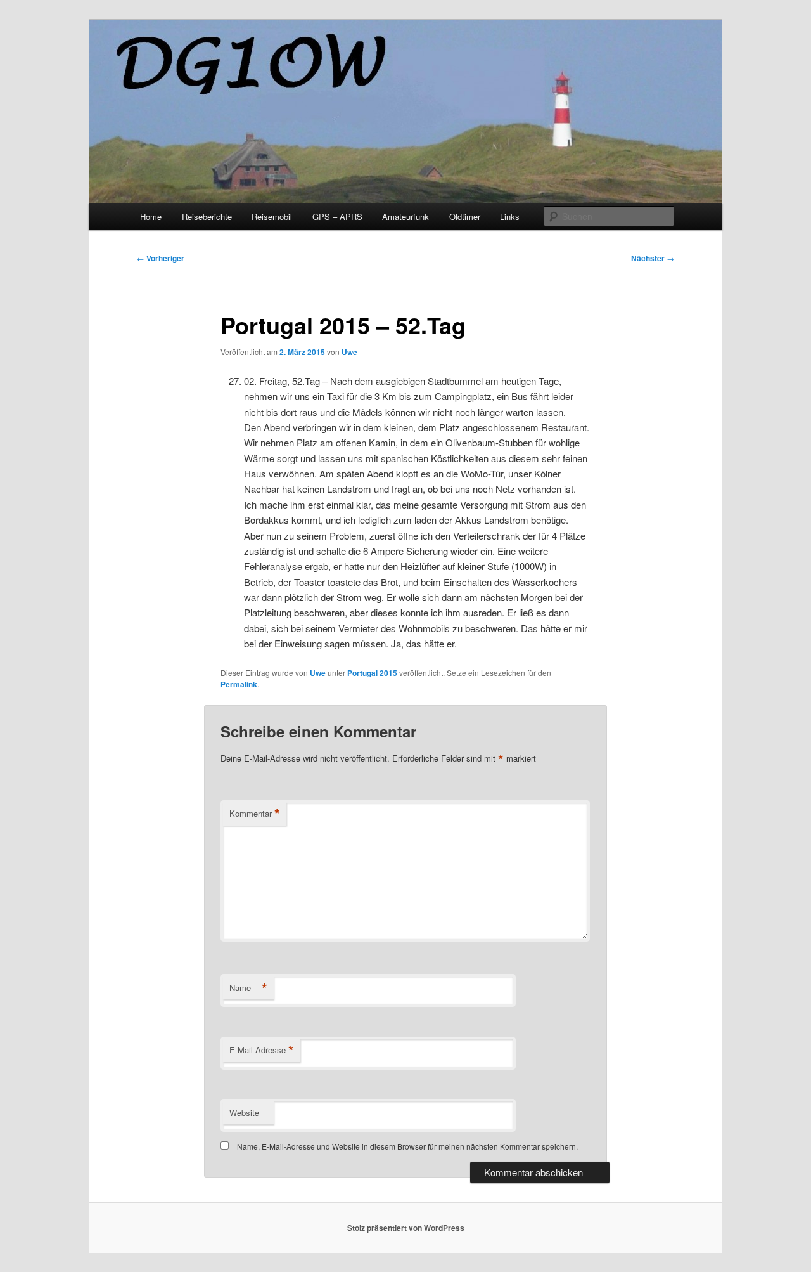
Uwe (349, 352)
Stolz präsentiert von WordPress (405, 1227)
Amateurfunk (405, 217)
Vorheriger (160, 258)
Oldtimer (464, 217)
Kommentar (254, 813)
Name (248, 988)
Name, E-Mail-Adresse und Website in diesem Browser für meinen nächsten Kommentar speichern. (407, 1146)
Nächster (652, 258)
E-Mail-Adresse (261, 1050)
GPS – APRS (337, 217)
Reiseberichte (207, 217)
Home (151, 217)
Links (510, 217)
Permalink (238, 684)
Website (244, 1113)
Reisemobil (272, 217)
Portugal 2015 (372, 672)
